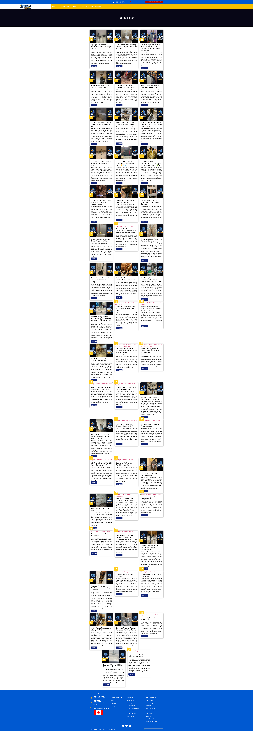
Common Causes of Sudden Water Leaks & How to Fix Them (125, 308)
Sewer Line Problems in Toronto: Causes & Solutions (151, 307)
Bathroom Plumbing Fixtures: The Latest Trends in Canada (126, 629)
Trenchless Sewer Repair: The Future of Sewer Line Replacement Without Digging (151, 241)
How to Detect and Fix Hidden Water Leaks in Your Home (101, 388)
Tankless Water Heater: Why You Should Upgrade (126, 388)
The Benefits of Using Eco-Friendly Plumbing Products (125, 536)
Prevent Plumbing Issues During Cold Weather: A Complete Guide (149, 547)
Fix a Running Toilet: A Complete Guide (149, 498)
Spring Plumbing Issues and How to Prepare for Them (100, 240)
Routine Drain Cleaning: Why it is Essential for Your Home (151, 398)
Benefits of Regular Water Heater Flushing (150, 474)
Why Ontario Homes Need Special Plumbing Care (100, 360)
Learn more (94, 66)
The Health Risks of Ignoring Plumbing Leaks (151, 425)
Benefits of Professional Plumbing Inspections (124, 464)
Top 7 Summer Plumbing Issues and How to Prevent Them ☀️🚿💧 (125, 163)
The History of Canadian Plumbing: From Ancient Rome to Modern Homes (126, 350)
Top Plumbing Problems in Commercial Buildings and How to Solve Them (100, 436)
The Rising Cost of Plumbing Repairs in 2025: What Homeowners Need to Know (151, 280)
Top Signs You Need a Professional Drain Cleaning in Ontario (101, 46)
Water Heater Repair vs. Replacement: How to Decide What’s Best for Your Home (126, 231)
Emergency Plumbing (87, 6)
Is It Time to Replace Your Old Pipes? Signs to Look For (101, 464)
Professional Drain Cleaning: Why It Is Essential (126, 201)
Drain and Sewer (64, 6)
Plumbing (54, 6)
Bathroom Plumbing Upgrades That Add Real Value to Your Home (101, 124)
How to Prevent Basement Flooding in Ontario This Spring (100, 280)
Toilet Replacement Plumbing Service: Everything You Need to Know (126, 46)
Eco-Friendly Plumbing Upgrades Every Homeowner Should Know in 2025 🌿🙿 (151, 163)
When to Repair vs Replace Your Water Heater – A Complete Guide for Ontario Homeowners (150, 47)
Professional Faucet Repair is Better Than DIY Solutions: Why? (101, 163)
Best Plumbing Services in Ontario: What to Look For (125, 425)
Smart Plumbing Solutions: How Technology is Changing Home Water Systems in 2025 (101, 319)
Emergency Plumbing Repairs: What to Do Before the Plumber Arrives (101, 202)
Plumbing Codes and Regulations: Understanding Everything (100, 588)
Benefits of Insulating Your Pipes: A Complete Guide (125, 499)
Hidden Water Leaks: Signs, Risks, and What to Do (100, 86)
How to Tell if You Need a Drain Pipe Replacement (150, 86)
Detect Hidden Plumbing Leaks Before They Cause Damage (150, 202)
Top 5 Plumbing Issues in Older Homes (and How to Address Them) (150, 350)
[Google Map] (130, 726)
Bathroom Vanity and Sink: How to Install (112, 666)
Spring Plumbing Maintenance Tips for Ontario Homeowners (126, 279)
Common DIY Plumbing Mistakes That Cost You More (126, 86)
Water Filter (98, 6)
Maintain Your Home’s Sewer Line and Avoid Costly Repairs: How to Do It (151, 124)
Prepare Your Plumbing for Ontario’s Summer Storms (125, 123)
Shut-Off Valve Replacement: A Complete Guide (101, 629)
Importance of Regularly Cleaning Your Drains (136, 656)
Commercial (75, 6)
